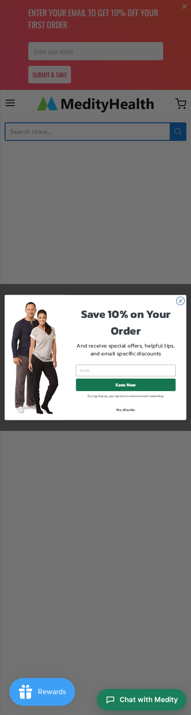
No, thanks (125, 409)
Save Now (125, 384)
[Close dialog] (180, 301)
